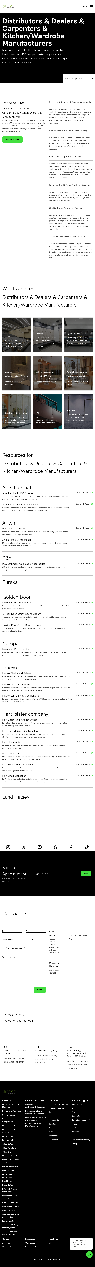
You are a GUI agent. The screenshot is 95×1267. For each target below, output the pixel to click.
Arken (74, 1108)
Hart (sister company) (80, 1120)
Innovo (74, 1124)
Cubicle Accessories (11, 1206)
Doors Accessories (10, 1202)
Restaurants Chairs (10, 1125)
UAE (50, 1247)
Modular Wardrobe (10, 1156)
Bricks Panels (8, 1221)
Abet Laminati (77, 1104)
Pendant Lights (8, 1140)
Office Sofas (7, 1144)
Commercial (53, 1136)
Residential (53, 1139)
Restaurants (53, 1120)
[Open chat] (89, 1254)
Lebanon (52, 1251)
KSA (50, 1243)
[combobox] (5, 939)
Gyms (50, 1132)
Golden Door (76, 1116)
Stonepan (75, 1143)
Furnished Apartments (58, 1108)
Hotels (51, 1112)
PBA (73, 1136)
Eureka (74, 1112)
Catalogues (30, 1243)
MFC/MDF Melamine (10, 1166)
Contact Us (7, 1247)
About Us (6, 1243)
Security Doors (8, 1115)
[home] (9, 6)
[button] (85, 6)
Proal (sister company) (80, 1139)
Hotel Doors (7, 1181)
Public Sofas (7, 1136)
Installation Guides (33, 1247)
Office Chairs (7, 1152)
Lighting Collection (10, 1170)
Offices (51, 1128)
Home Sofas (7, 1185)
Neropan (75, 1132)
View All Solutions (12, 139)
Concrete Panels (9, 1210)
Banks (51, 1116)
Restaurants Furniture (11, 1111)
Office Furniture (9, 1148)
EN (84, 6)
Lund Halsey (76, 1128)
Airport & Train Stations (58, 1104)
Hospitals (52, 1124)
